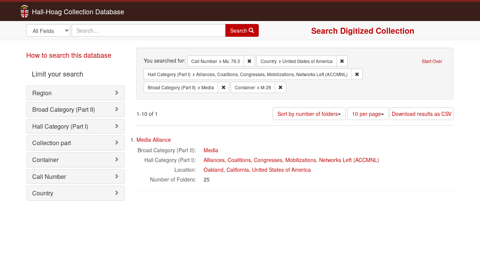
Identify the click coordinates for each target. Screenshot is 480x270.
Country (42, 193)
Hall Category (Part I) (60, 126)
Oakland (214, 169)
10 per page (366, 113)
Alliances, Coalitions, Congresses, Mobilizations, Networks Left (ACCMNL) (291, 160)
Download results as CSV (422, 113)
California (237, 169)
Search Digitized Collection (362, 30)
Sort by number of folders (308, 113)
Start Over (432, 61)
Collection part (51, 142)
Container (45, 159)
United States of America (281, 169)
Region (42, 92)
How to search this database (68, 55)
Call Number (49, 176)
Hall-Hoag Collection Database (54, 11)
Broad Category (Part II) (63, 109)
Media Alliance (153, 139)
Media (211, 150)
